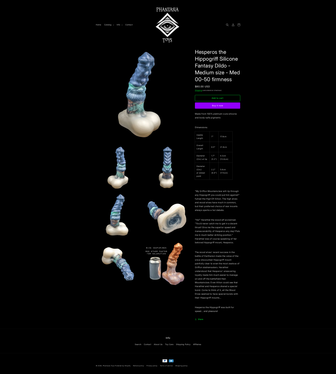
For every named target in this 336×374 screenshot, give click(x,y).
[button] (109, 24)
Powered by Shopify (123, 366)
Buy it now (217, 105)
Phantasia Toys (109, 366)
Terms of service (166, 366)
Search (138, 344)
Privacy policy (151, 366)
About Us (158, 344)
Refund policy (138, 366)
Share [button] (200, 319)
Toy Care (169, 344)
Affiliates (197, 344)
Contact (147, 344)
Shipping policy (181, 366)
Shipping (198, 90)
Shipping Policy (183, 344)
